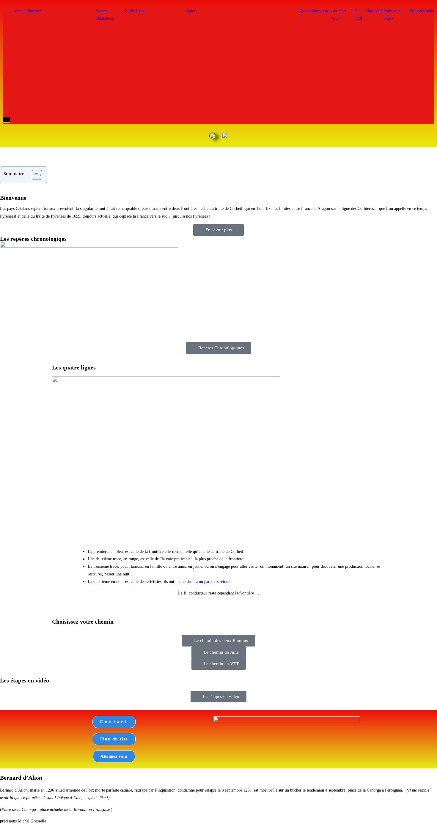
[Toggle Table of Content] (34, 175)
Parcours (35, 11)
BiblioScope (135, 11)
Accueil (21, 11)
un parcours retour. (215, 581)
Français (417, 11)
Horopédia (374, 11)
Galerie (192, 11)
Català (429, 11)
